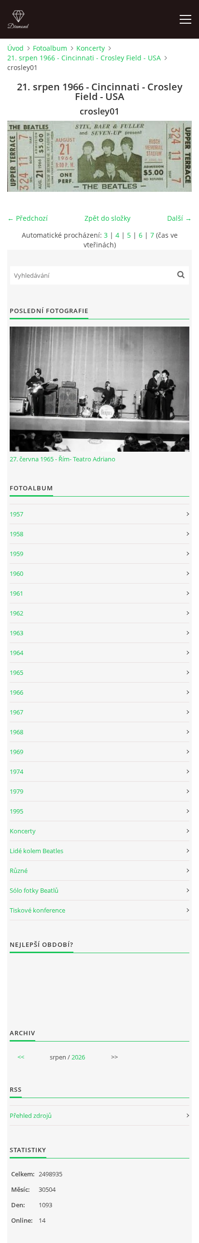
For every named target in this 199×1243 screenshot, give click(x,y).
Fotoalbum (50, 48)
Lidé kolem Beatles (36, 850)
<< (20, 1057)
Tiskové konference (37, 910)
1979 (16, 791)
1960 (16, 573)
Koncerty (90, 48)
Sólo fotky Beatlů (34, 890)
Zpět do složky (107, 218)
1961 (16, 593)
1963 (16, 633)
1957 (16, 514)
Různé (19, 870)
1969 (16, 751)
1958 (16, 533)
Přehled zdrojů (31, 1115)
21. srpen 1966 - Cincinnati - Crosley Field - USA (84, 57)
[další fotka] (176, 156)
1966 (16, 692)
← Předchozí (27, 218)
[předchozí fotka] (23, 156)
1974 (16, 771)
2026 (78, 1057)
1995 (16, 811)
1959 (16, 553)
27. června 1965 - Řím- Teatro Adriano (62, 459)
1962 (16, 613)
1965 (16, 672)
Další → (179, 218)
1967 (16, 712)
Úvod (15, 48)
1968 (16, 732)
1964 (16, 652)
